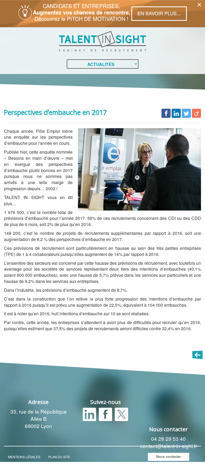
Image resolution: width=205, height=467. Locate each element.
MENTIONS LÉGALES (24, 456)
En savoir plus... (159, 13)
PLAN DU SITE (59, 456)
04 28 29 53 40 (168, 438)
